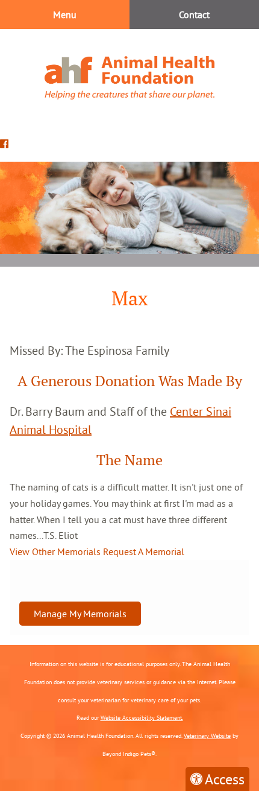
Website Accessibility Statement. (142, 718)
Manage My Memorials (80, 614)
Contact (194, 14)
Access (225, 779)
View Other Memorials (55, 551)
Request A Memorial (143, 551)
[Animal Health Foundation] (129, 77)
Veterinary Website (207, 736)
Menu (64, 14)
